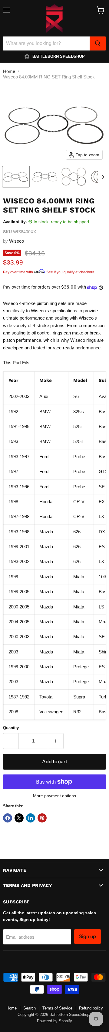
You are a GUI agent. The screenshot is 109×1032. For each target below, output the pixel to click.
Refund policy (91, 1008)
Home (9, 71)
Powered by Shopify (54, 1021)
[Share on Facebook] (7, 817)
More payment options (54, 795)
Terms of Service (57, 1008)
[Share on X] (19, 817)
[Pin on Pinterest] (42, 817)
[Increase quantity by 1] (56, 741)
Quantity (11, 728)
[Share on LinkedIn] (30, 817)
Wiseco (16, 241)
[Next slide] (102, 176)
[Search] (98, 43)
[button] (15, 176)
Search (29, 1008)
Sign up (87, 936)
